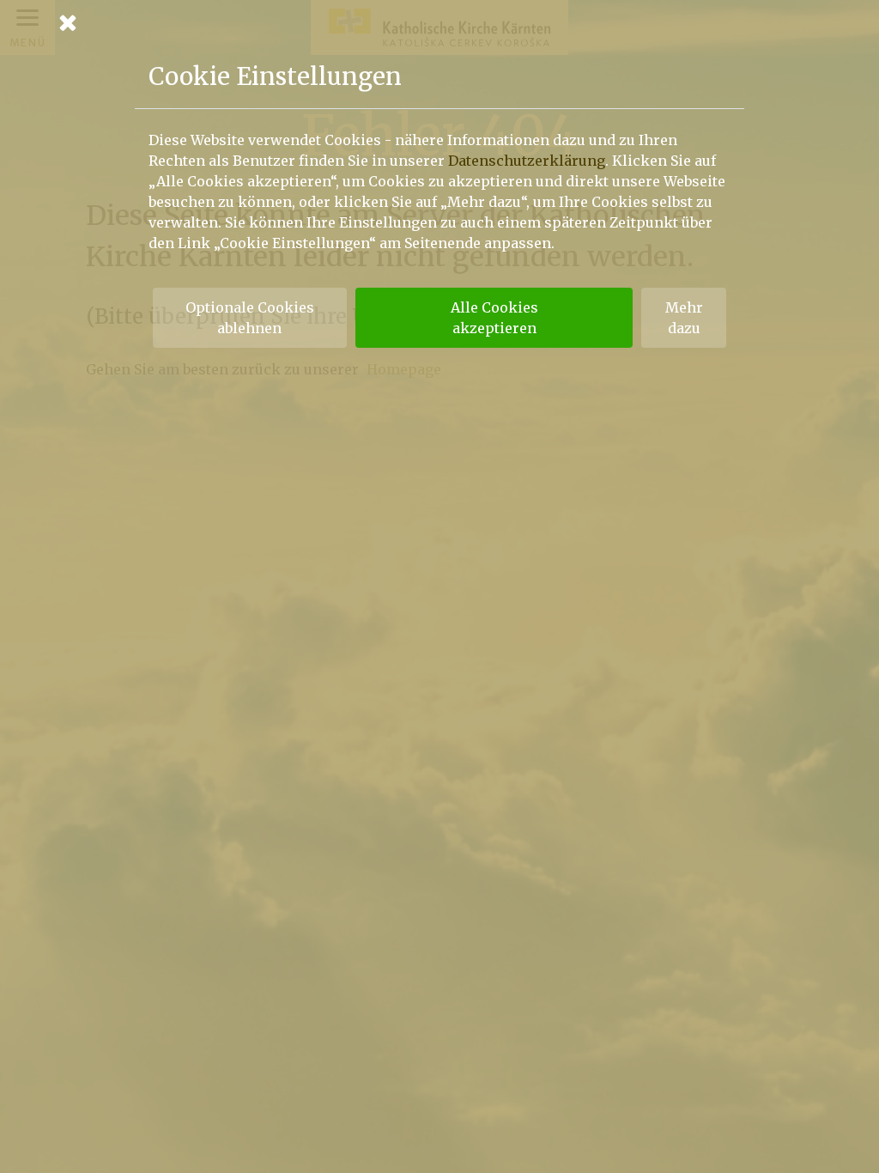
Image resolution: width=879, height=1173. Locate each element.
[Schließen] (439, 22)
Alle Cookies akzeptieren (494, 318)
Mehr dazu (684, 318)
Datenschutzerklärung (526, 160)
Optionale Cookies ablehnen (249, 318)
